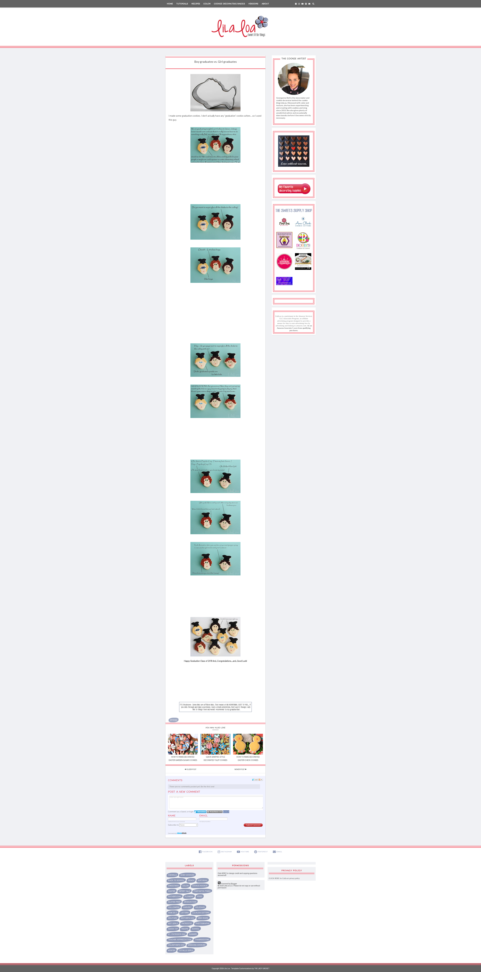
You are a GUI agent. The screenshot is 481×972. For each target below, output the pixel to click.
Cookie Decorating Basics (229, 4)
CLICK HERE (274, 878)
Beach (191, 880)
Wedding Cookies (196, 945)
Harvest (187, 907)
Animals (172, 875)
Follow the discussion (260, 779)
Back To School (176, 880)
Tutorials (182, 4)
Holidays (200, 907)
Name (171, 815)
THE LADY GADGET (261, 968)
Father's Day (174, 896)
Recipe (185, 929)
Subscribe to (173, 825)
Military (172, 918)
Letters (185, 913)
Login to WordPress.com (215, 811)
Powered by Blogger (229, 884)
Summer (193, 934)
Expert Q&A (184, 891)
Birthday (202, 880)
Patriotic (187, 923)
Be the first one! (207, 786)
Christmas (173, 886)
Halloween (173, 907)
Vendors (253, 4)
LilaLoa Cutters (200, 913)
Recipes (195, 4)
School (195, 929)
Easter (171, 891)
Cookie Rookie (199, 886)
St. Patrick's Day (176, 934)
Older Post (191, 769)
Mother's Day (187, 918)
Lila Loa (227, 968)
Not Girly (173, 923)
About (265, 4)
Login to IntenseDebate (200, 811)
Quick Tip (173, 929)
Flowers (189, 896)
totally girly (186, 950)
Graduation (190, 902)
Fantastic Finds (202, 891)
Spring (173, 720)
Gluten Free (174, 902)
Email (203, 815)
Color (207, 4)
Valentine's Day (176, 945)
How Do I (172, 913)
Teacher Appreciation (179, 940)
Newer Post (239, 769)
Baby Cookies (187, 875)
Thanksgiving (202, 940)
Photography (202, 923)
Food (199, 896)
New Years (203, 918)
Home (170, 4)
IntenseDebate (182, 833)
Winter (171, 950)
